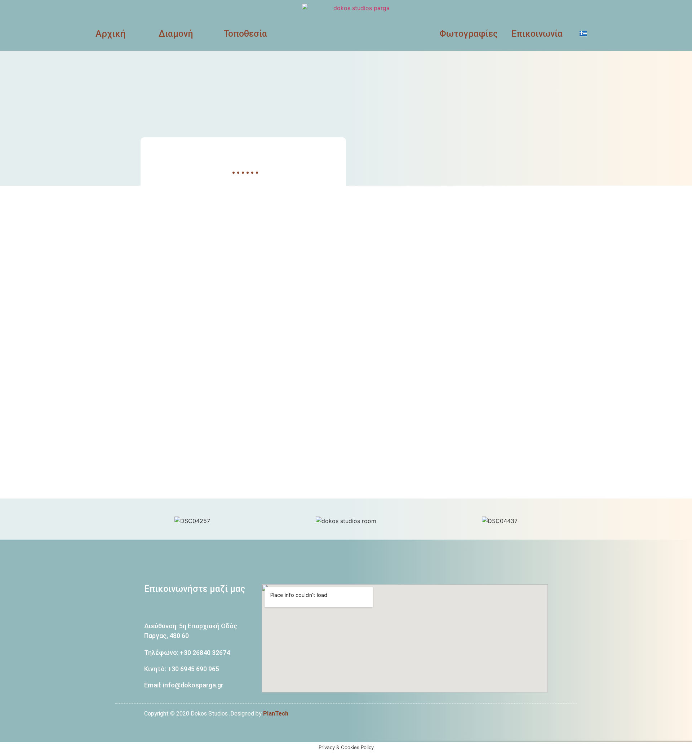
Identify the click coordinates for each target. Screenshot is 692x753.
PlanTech (275, 713)
